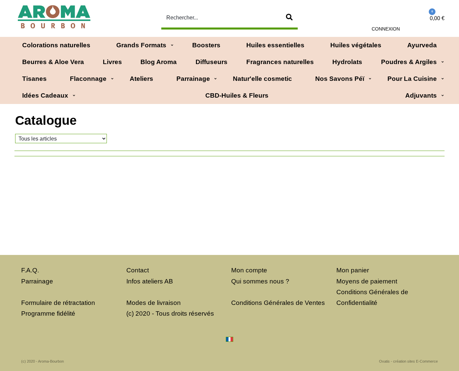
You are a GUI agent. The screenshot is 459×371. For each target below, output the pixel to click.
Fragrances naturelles (280, 61)
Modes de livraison (153, 302)
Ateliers (141, 78)
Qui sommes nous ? (260, 281)
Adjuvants (421, 95)
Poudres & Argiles (409, 61)
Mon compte (249, 270)
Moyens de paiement (366, 281)
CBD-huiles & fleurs (236, 95)
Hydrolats (347, 61)
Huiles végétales (355, 45)
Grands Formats (141, 45)
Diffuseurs (211, 61)
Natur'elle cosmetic (262, 78)
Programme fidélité (48, 313)
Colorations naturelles (56, 45)
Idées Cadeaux (45, 95)
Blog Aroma (158, 61)
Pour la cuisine (412, 78)
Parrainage (193, 78)
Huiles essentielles (275, 45)
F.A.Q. (30, 270)
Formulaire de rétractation (58, 302)
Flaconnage (88, 78)
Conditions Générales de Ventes (278, 302)
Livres (112, 61)
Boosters (206, 45)
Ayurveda (422, 45)
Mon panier (352, 270)
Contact (137, 270)
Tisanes (34, 78)
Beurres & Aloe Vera (53, 61)
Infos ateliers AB (149, 281)
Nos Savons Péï (339, 78)
